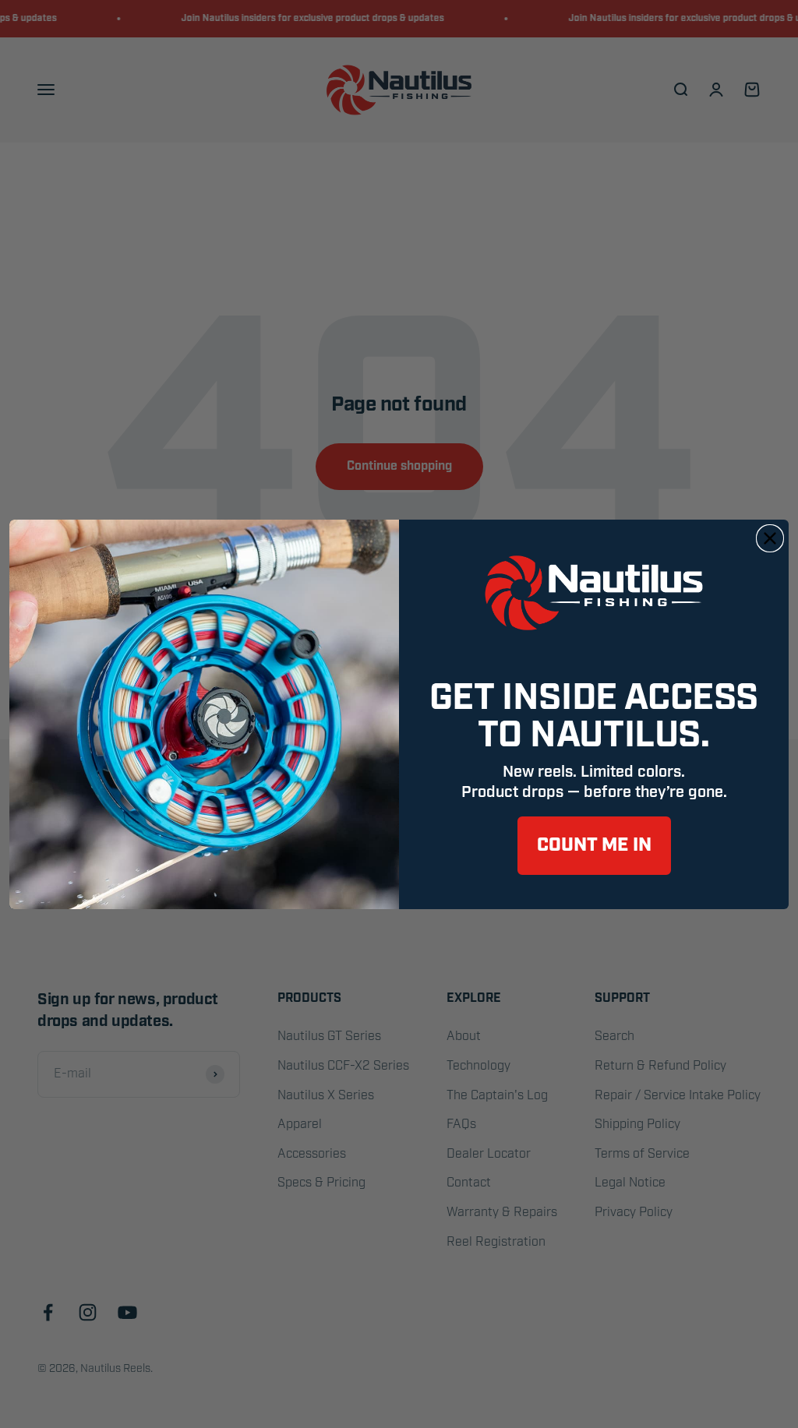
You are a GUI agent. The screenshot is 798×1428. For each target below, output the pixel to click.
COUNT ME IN (594, 845)
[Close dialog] (769, 538)
